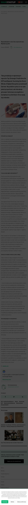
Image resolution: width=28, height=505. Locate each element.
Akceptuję (5, 501)
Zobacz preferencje (21, 501)
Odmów (12, 501)
